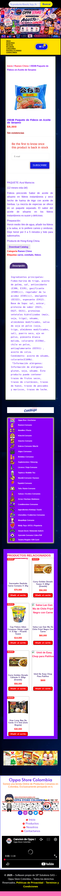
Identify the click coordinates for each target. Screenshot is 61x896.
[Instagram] (20, 813)
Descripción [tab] (18, 265)
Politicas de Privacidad (29, 882)
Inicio (8, 41)
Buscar (46, 4)
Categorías (11, 48)
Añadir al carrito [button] (18, 595)
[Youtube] (41, 813)
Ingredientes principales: (28, 277)
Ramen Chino (22, 66)
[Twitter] (35, 813)
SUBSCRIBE (40, 165)
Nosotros (10, 43)
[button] (7, 758)
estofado (28, 255)
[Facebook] (30, 813)
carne (20, 255)
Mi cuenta (10, 46)
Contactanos (11, 52)
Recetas (9, 45)
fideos (38, 255)
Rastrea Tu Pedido (13, 50)
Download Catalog (18, 247)
